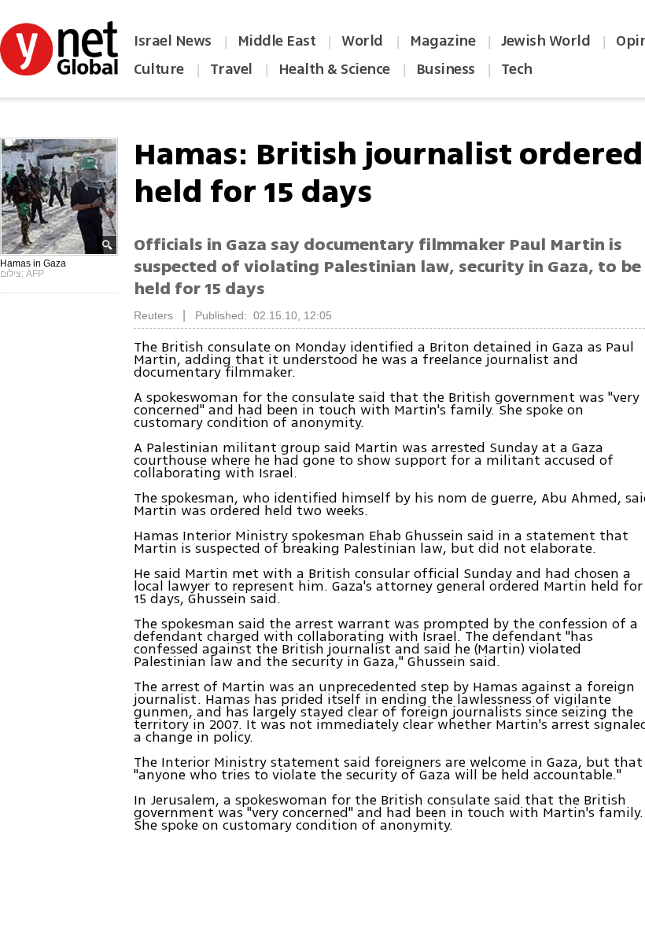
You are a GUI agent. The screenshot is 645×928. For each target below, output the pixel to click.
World (363, 41)
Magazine (442, 41)
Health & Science (334, 69)
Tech (517, 69)
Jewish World (545, 41)
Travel (231, 69)
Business (445, 69)
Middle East (277, 41)
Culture (159, 69)
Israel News (173, 41)
